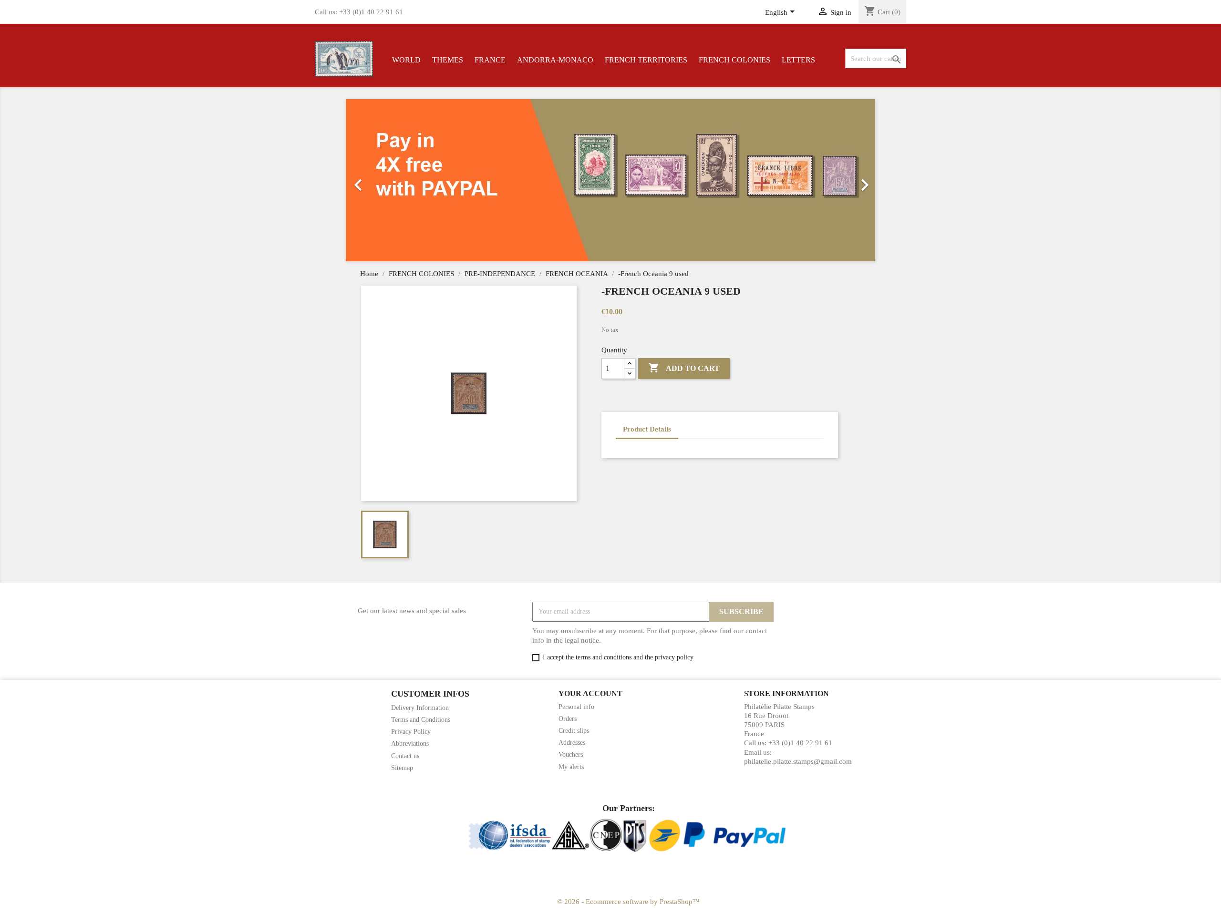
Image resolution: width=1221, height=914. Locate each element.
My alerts (571, 766)
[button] (385, 180)
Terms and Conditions (420, 719)
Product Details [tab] (647, 429)
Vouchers (571, 754)
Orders (568, 718)
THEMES (447, 60)
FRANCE (490, 60)
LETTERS (798, 60)
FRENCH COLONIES (734, 60)
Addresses (572, 742)
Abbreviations (410, 743)
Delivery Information (420, 707)
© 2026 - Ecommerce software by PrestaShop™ (628, 901)
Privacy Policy (411, 731)
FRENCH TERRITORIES (646, 60)
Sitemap (402, 767)
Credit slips (574, 730)
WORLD (406, 60)
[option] (733, 180)
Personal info (576, 706)
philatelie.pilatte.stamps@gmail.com (798, 761)
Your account (590, 693)
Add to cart (684, 367)
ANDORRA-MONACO (555, 60)
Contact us (405, 756)
